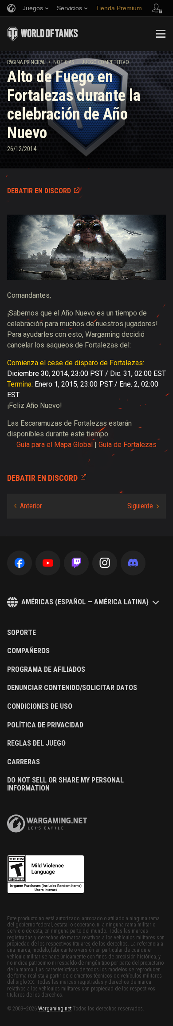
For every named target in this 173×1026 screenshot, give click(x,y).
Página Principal (26, 62)
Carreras (23, 762)
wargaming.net (47, 824)
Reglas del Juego (36, 743)
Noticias (63, 62)
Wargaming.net (54, 1009)
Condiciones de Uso (39, 707)
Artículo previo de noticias (28, 506)
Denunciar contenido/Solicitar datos (72, 688)
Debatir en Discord (39, 191)
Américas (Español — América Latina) (85, 602)
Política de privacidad (45, 725)
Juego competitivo (105, 62)
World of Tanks (42, 33)
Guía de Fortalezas (127, 444)
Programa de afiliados (46, 670)
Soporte (21, 633)
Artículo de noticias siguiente (143, 506)
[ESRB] (45, 874)
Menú (160, 33)
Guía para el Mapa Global (54, 444)
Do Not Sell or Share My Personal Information (65, 784)
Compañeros (28, 651)
